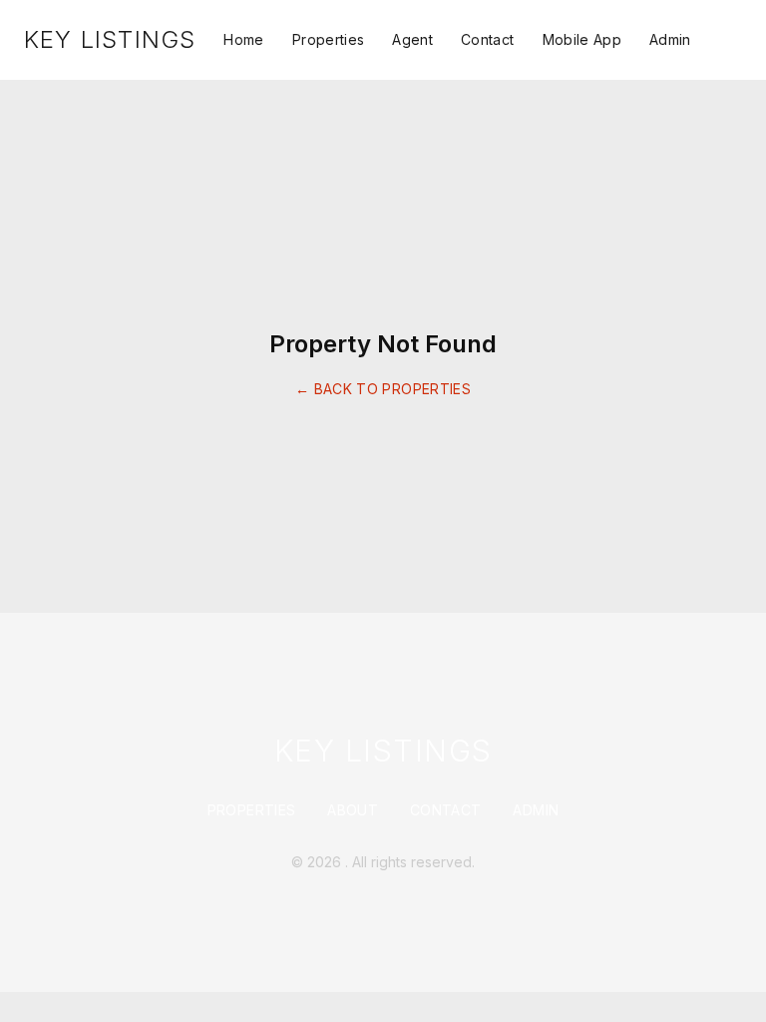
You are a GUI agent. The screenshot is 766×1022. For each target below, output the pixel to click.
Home (243, 39)
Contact (487, 39)
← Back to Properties (383, 388)
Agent (412, 39)
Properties (328, 39)
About (352, 809)
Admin (670, 39)
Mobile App (582, 39)
